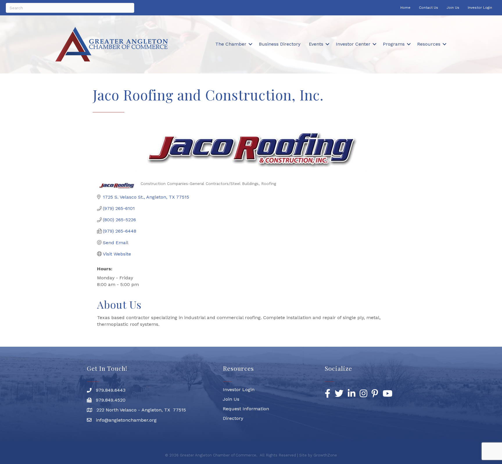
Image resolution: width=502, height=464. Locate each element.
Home (405, 8)
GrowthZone (325, 455)
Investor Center (353, 44)
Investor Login (480, 8)
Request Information (246, 408)
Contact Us (428, 8)
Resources (428, 44)
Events (316, 44)
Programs (394, 44)
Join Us (453, 8)
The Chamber (230, 44)
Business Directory (279, 44)
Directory (233, 418)
